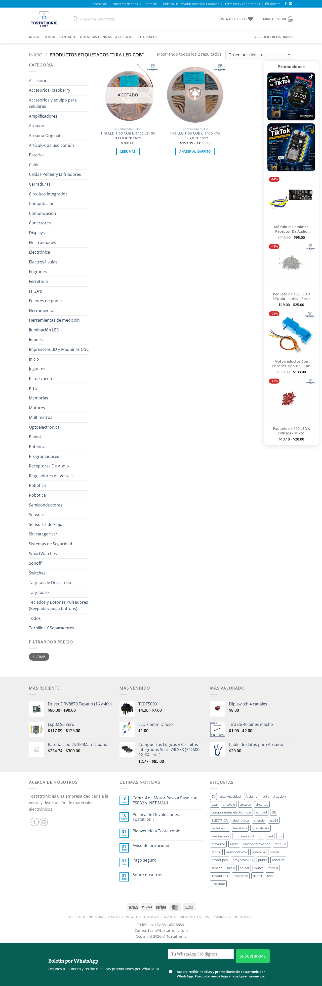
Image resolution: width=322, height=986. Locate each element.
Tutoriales (147, 37)
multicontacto (236, 852)
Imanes (36, 340)
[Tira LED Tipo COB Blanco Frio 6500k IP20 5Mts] (195, 93)
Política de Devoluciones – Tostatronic (157, 817)
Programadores (44, 456)
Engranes (38, 271)
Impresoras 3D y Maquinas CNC (59, 349)
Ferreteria (38, 281)
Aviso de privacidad (151, 845)
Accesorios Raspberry (49, 90)
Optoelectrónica (44, 427)
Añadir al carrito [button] (195, 151)
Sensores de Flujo (45, 524)
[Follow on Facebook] (285, 4)
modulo (280, 844)
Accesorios (39, 80)
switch (259, 868)
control (261, 812)
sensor (217, 868)
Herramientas (42, 310)
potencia (258, 852)
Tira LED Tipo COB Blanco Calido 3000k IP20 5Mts (128, 135)
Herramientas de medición (54, 320)
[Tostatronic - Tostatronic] (45, 19)
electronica (240, 820)
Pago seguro (144, 860)
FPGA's (35, 291)
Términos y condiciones (242, 4)
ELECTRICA (220, 820)
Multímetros (40, 417)
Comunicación (42, 213)
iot (261, 836)
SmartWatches (43, 553)
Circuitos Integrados (48, 194)
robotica (278, 860)
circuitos (262, 804)
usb (270, 875)
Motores (37, 408)
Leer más (128, 151)
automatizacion (274, 796)
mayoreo (218, 844)
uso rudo (218, 883)
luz (280, 836)
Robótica (37, 495)
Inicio (34, 37)
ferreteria (240, 828)
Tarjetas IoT (40, 592)
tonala (273, 868)
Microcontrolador (256, 844)
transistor (240, 875)
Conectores (40, 223)
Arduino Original (44, 135)
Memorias (38, 398)
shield (230, 868)
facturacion (220, 828)
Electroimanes (42, 242)
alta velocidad (230, 796)
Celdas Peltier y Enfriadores (55, 174)
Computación (42, 203)
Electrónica (39, 252)
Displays (37, 232)
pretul (274, 852)
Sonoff (35, 563)
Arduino (36, 125)
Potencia (37, 446)
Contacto (150, 4)
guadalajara (260, 828)
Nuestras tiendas (125, 4)
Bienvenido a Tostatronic (156, 831)
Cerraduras (40, 184)
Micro (234, 844)
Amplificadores (43, 116)
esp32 (273, 820)
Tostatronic (220, 875)
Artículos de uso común (51, 145)
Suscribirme (253, 956)
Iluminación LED (44, 330)
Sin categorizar (43, 534)
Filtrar (39, 657)
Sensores (38, 514)
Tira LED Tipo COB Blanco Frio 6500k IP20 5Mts (195, 135)
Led (270, 836)
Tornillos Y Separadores (51, 628)
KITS (33, 388)
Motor (216, 852)
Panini (35, 436)
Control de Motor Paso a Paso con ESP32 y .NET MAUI (165, 800)
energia (259, 820)
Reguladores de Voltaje (51, 476)
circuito (245, 804)
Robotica (37, 485)
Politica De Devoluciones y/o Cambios (191, 4)
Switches (37, 573)
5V (213, 796)
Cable (34, 164)
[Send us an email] (290, 4)
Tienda (49, 37)
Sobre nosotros (147, 874)
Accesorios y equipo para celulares (53, 103)
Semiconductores (45, 505)
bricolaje (228, 804)
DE (274, 812)
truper (257, 875)
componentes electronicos (231, 812)
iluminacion (220, 836)
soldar (244, 868)
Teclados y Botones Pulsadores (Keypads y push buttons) (58, 605)
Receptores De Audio (49, 466)
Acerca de (100, 4)
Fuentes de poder (45, 300)
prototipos (220, 860)
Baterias (37, 155)
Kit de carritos (42, 378)
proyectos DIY (242, 860)
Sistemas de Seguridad (50, 544)
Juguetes (37, 368)
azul (215, 804)
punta (262, 860)
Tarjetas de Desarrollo (50, 582)
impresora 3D (244, 836)
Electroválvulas (43, 262)
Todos (35, 618)
